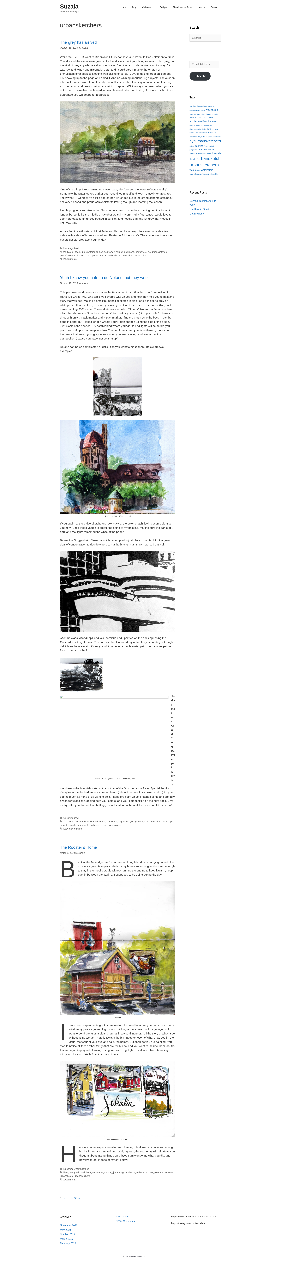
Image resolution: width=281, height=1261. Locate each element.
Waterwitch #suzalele (210, 174)
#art (191, 106)
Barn (65, 1172)
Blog (134, 7)
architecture (196, 121)
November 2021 (68, 1225)
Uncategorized (71, 248)
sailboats (78, 255)
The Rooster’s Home (78, 847)
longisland (129, 252)
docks (102, 252)
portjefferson (66, 255)
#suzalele (68, 252)
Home (123, 7)
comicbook (85, 1172)
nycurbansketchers (157, 252)
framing (108, 1172)
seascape (90, 255)
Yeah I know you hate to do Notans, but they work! (105, 278)
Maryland (136, 821)
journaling (118, 1172)
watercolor (140, 255)
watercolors (114, 825)
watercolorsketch (196, 174)
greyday (110, 252)
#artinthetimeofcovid (200, 106)
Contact (214, 7)
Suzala (69, 6)
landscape (112, 821)
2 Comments (70, 259)
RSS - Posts (122, 1216)
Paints (206, 146)
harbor (119, 252)
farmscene (97, 1172)
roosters (169, 1172)
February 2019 (68, 1243)
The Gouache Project (183, 7)
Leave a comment (72, 828)
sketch (210, 153)
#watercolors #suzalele (202, 117)
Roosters (68, 1169)
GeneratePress (153, 1256)
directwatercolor (90, 252)
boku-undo (198, 125)
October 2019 (67, 1234)
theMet (193, 159)
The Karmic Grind (199, 209)
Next (76, 1198)
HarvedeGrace (97, 821)
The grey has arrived (78, 42)
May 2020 (65, 1230)
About (202, 7)
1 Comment (69, 1179)
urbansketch (110, 255)
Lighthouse (124, 821)
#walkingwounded (212, 114)
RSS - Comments (125, 1221)
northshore (141, 252)
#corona (211, 106)
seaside (64, 825)
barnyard (74, 1172)
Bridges (163, 7)
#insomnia (193, 110)
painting (199, 146)
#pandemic (201, 110)
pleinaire (158, 1172)
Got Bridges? (197, 213)
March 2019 (66, 1239)
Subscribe (200, 76)
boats (77, 252)
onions (192, 146)
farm (209, 129)
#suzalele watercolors (197, 114)
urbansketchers (126, 255)
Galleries (146, 7)
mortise (128, 1172)
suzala (99, 255)
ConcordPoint (82, 821)
